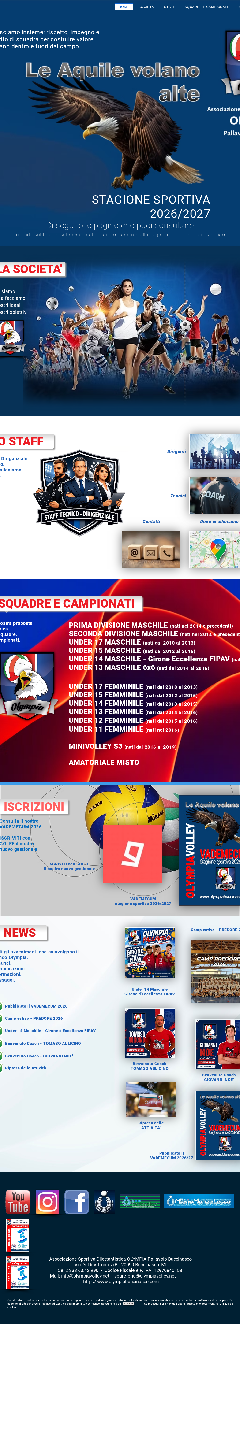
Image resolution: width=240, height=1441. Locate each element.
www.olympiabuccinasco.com (128, 1281)
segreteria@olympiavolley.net (145, 1276)
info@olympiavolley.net (85, 1276)
